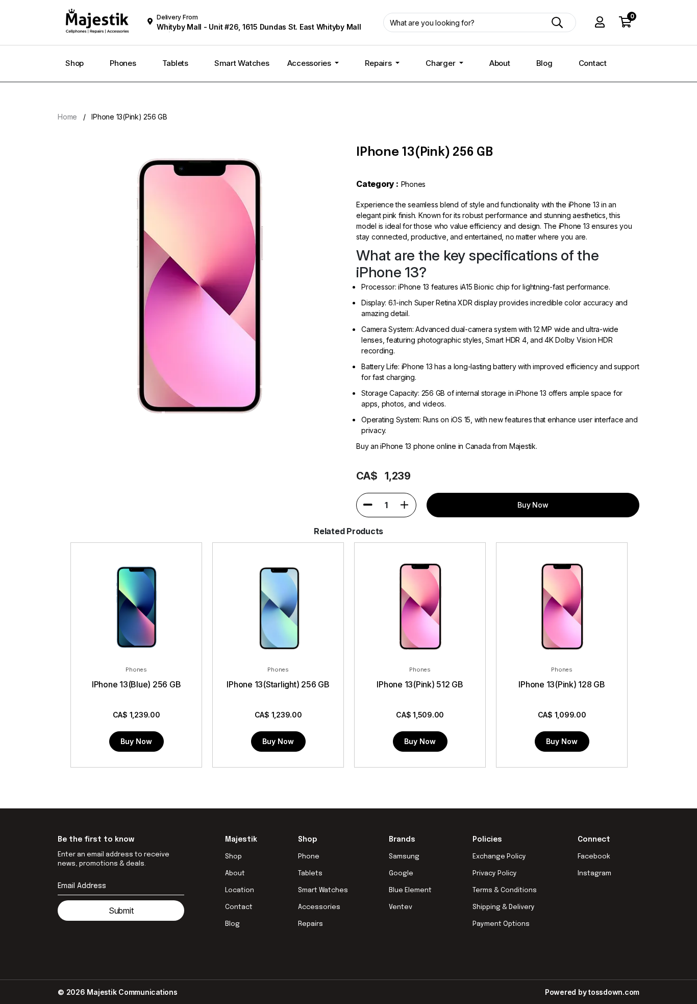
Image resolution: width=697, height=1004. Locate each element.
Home (67, 116)
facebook (594, 856)
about (235, 873)
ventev (400, 907)
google (401, 873)
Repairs (379, 63)
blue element (410, 890)
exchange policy (499, 856)
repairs (310, 924)
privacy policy (494, 873)
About (499, 63)
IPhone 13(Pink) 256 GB (129, 116)
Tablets (175, 63)
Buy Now (136, 741)
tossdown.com (613, 992)
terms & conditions (504, 890)
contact (239, 907)
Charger (441, 63)
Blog (544, 63)
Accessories (310, 63)
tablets (310, 873)
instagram (594, 873)
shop (233, 856)
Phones (123, 63)
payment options (501, 924)
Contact (593, 63)
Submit (121, 910)
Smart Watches (241, 63)
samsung (404, 856)
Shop (74, 63)
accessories (319, 907)
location (239, 890)
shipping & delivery (503, 907)
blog (232, 924)
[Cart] (625, 22)
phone (308, 856)
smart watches (323, 890)
